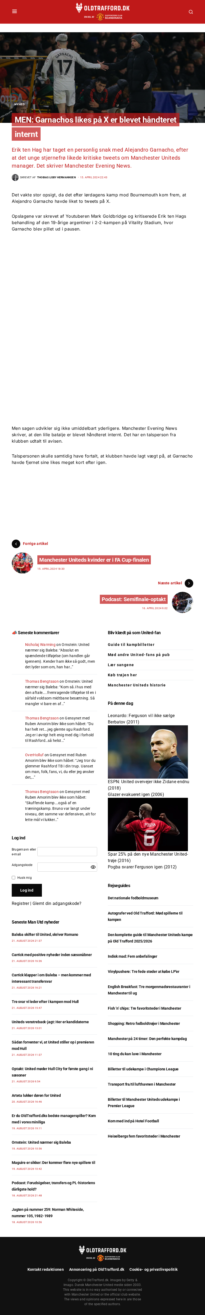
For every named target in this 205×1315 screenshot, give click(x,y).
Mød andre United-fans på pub (139, 655)
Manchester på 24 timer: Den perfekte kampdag (147, 1039)
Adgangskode (22, 865)
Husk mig (24, 878)
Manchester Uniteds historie (137, 685)
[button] (14, 12)
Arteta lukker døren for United (36, 1095)
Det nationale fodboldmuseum (133, 898)
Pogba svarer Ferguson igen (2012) (142, 866)
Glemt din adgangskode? (57, 903)
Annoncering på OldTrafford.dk (96, 1269)
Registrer (20, 903)
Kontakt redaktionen (45, 1269)
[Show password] (93, 867)
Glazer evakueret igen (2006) (136, 794)
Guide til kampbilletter (131, 644)
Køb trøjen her (122, 675)
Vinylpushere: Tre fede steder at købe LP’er (143, 971)
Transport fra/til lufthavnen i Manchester (142, 1084)
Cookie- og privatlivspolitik (153, 1269)
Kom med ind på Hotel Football (133, 1121)
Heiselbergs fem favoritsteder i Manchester (144, 1136)
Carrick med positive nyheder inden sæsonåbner (52, 955)
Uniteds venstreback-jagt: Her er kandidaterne (50, 1022)
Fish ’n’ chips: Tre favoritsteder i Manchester (144, 1008)
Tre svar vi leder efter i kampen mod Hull (45, 1002)
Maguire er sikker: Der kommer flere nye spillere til (53, 1162)
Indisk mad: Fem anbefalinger (132, 956)
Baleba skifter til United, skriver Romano (45, 934)
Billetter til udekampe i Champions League (143, 1069)
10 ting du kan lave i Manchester (134, 1054)
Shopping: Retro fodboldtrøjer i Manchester (144, 1023)
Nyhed (19, 104)
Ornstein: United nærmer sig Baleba (41, 1142)
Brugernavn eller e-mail (24, 852)
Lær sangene (121, 665)
